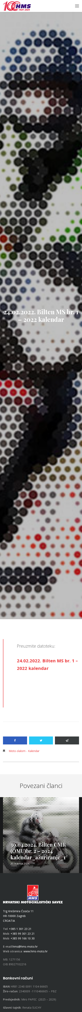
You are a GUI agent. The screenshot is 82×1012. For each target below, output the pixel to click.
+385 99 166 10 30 (23, 938)
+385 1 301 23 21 (20, 929)
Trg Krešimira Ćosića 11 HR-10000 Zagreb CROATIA (18, 916)
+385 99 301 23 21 (23, 933)
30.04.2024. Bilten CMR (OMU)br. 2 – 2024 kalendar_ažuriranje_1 (38, 851)
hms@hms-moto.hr (25, 946)
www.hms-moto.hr (35, 951)
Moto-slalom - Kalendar (24, 751)
